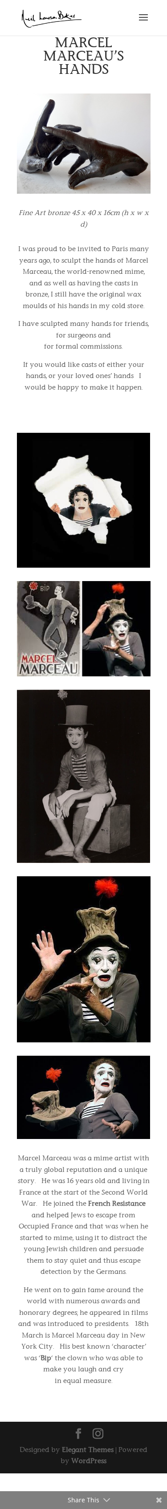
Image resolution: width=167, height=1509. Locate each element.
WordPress (88, 1460)
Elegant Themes (88, 1449)
